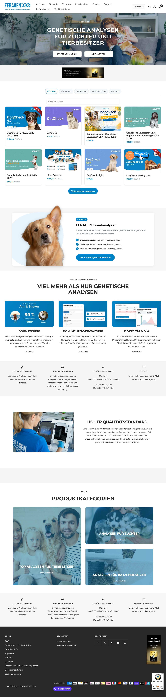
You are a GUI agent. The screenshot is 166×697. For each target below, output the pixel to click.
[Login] (154, 7)
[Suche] (149, 7)
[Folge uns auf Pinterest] (111, 643)
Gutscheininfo (11, 649)
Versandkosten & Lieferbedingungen (21, 665)
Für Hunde (53, 4)
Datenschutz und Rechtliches (18, 645)
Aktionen (40, 4)
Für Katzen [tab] (82, 91)
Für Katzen (66, 4)
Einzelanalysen (82, 4)
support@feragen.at (146, 379)
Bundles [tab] (115, 91)
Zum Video (29, 351)
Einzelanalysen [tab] (99, 91)
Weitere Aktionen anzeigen (83, 191)
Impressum (10, 653)
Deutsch (137, 6)
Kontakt (8, 657)
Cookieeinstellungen (14, 670)
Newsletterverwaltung (67, 645)
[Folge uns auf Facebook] (98, 643)
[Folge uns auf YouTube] (118, 643)
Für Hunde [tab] (66, 91)
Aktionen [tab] (51, 91)
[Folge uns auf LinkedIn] (125, 643)
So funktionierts (43, 9)
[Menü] (162, 674)
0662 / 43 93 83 (105, 384)
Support (107, 4)
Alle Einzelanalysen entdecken (94, 257)
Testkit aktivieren (62, 9)
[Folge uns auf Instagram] (105, 643)
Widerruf (9, 661)
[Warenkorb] (160, 6)
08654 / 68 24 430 (105, 388)
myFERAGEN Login (67, 54)
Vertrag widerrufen (13, 674)
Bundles (96, 4)
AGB (7, 641)
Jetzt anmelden (64, 641)
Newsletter (99, 54)
